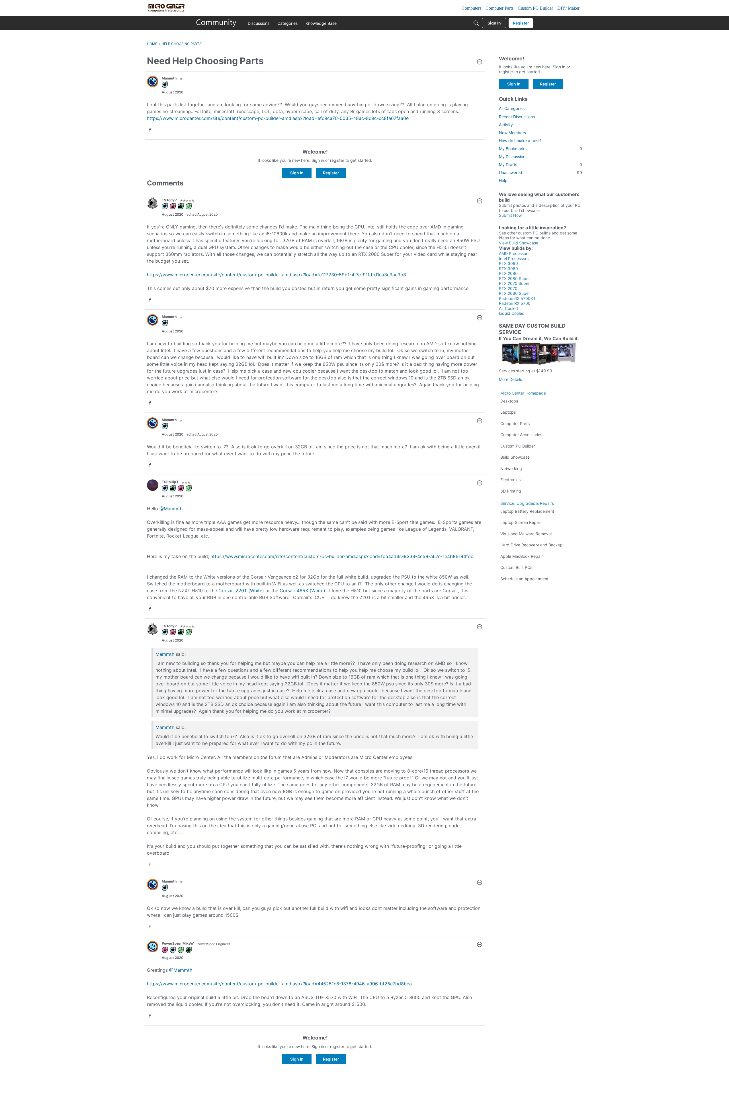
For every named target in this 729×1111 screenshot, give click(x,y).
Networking (511, 468)
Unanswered (540, 172)
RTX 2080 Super (514, 278)
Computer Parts (515, 423)
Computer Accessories (521, 434)
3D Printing (510, 491)
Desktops (509, 401)
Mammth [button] (169, 78)
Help (503, 180)
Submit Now (510, 215)
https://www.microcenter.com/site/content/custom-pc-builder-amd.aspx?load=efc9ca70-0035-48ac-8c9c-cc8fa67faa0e (278, 118)
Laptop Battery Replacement (527, 511)
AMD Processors (514, 253)
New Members (512, 132)
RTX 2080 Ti (510, 273)
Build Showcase (515, 457)
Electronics (510, 479)
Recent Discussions (517, 116)
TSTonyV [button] (169, 200)
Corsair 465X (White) (302, 590)
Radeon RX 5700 (515, 303)
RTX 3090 (508, 263)
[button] (479, 62)
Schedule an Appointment (524, 578)
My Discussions (513, 156)
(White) (255, 590)
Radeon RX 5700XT (517, 298)
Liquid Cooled (512, 313)
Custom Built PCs (516, 567)
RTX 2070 (508, 288)
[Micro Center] (216, 23)
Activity (506, 124)
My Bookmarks (540, 148)
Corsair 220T (232, 590)
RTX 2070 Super (514, 283)
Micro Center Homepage (523, 393)
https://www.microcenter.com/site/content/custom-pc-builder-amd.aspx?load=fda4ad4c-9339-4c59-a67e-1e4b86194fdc (341, 556)
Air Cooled (508, 308)
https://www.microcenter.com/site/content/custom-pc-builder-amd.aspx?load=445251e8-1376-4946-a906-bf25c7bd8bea (279, 984)
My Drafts (540, 164)
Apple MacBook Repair (521, 556)
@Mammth (171, 508)
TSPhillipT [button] (170, 482)
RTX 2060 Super (514, 293)
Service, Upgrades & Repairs (527, 503)
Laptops (508, 412)
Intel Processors (514, 258)
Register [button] (331, 172)
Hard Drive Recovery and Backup (531, 544)
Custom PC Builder (517, 446)
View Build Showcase (518, 242)
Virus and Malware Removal (526, 533)
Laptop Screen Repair (520, 522)
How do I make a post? (520, 140)
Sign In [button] (297, 172)
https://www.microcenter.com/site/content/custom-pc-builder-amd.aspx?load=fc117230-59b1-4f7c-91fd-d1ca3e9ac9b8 (276, 274)
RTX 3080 (508, 268)
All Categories (512, 108)
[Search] (476, 23)
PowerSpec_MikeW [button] (178, 943)
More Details (510, 379)
